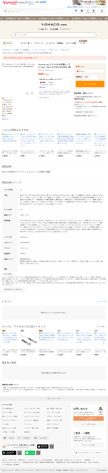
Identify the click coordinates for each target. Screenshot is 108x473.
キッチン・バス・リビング (32, 416)
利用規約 (58, 470)
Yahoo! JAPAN (72, 7)
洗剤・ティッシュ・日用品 (9, 416)
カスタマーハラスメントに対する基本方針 (40, 460)
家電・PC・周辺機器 (22, 50)
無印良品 (26, 432)
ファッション (28, 424)
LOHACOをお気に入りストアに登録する (89, 452)
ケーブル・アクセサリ (39, 50)
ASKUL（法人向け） (94, 462)
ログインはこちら (44, 97)
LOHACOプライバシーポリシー (73, 460)
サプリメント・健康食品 (31, 420)
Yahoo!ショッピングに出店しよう (89, 7)
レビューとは (101, 301)
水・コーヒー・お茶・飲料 (32, 412)
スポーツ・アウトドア (53, 424)
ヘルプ (103, 7)
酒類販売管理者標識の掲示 (46, 462)
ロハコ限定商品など (8, 408)
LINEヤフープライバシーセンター (45, 470)
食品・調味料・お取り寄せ (54, 408)
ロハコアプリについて (21, 447)
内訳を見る (42, 87)
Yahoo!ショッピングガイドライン (79, 470)
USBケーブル (53, 50)
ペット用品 (5, 424)
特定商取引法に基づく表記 (30, 462)
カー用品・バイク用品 (8, 432)
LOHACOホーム (7, 50)
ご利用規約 (87, 460)
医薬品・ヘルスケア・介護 (54, 420)
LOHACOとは (13, 460)
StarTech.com (50, 70)
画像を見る (5, 119)
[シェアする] (27, 93)
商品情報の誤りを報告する (13, 289)
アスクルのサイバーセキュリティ (11, 462)
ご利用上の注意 (58, 460)
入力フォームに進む (88, 445)
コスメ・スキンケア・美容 (32, 408)
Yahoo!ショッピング (7, 470)
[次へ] (103, 145)
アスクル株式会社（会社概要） (11, 464)
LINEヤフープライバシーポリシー (24, 470)
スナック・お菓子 (7, 412)
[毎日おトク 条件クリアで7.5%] (54, 18)
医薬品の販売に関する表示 (78, 462)
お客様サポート (22, 460)
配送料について (79, 104)
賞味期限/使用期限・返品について (85, 116)
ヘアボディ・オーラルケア (54, 416)
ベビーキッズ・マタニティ (9, 420)
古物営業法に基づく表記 (63, 462)
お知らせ (4, 460)
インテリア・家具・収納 (31, 428)
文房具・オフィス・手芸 (9, 428)
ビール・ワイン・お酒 (53, 412)
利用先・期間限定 (49, 84)
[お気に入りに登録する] (32, 93)
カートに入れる (90, 84)
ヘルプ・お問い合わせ (88, 424)
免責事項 (65, 470)
